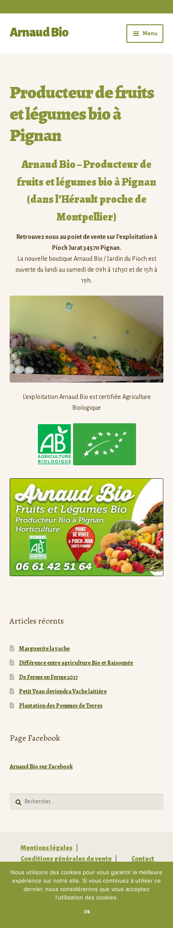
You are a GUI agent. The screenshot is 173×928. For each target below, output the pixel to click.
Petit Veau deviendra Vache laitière (63, 691)
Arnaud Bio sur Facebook (41, 767)
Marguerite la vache (44, 649)
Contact (142, 858)
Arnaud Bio (39, 32)
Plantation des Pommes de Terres (60, 706)
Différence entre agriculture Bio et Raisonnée (76, 663)
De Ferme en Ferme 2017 (48, 677)
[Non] (162, 895)
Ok (87, 912)
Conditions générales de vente (66, 858)
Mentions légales (47, 847)
